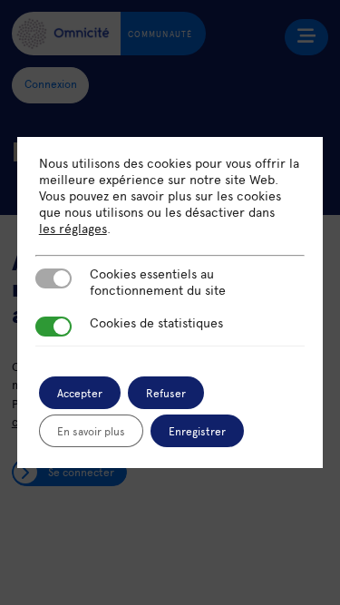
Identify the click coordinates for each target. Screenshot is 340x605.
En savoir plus (91, 431)
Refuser (166, 392)
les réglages (73, 228)
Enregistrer (197, 431)
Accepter (79, 392)
